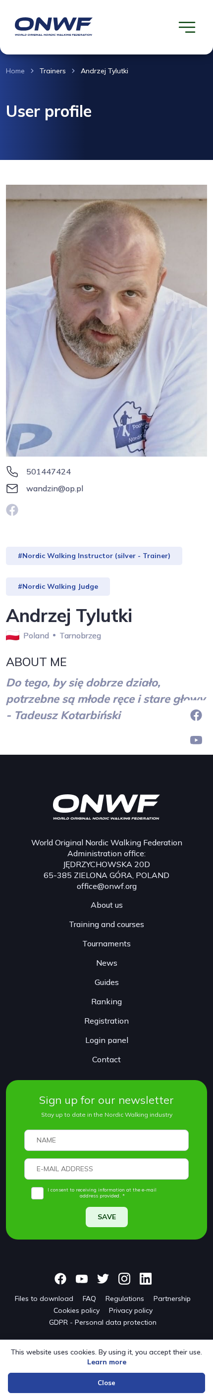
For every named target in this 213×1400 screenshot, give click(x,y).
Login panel (106, 1040)
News (106, 963)
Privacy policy (131, 1310)
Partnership (172, 1298)
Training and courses (106, 924)
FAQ (89, 1298)
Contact (106, 1059)
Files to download (44, 1298)
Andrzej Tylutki (104, 70)
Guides (107, 982)
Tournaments (106, 943)
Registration (106, 1021)
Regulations (125, 1298)
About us (107, 905)
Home (15, 70)
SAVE (107, 1216)
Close (106, 1383)
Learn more (106, 1361)
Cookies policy (76, 1310)
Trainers (53, 70)
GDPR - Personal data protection (103, 1322)
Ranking (106, 1001)
